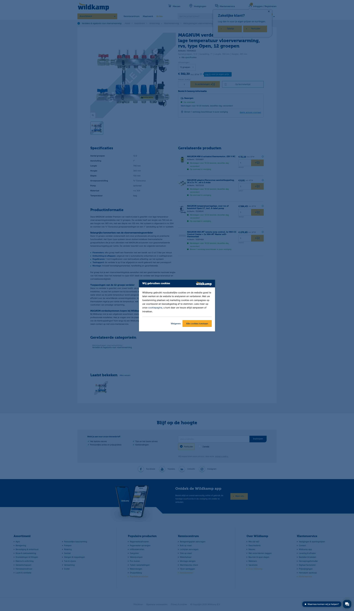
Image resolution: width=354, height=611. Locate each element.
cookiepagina (155, 307)
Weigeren (176, 324)
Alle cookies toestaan (197, 324)
